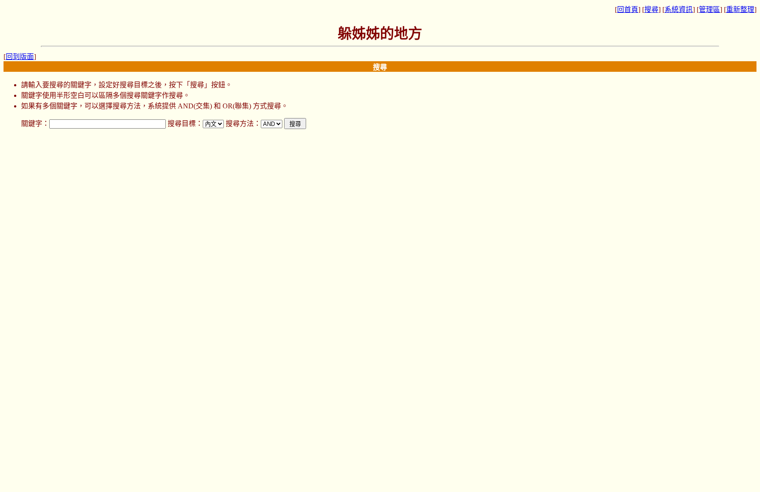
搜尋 (651, 9)
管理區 (709, 9)
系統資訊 (679, 9)
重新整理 (740, 9)
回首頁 (627, 9)
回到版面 (20, 56)
